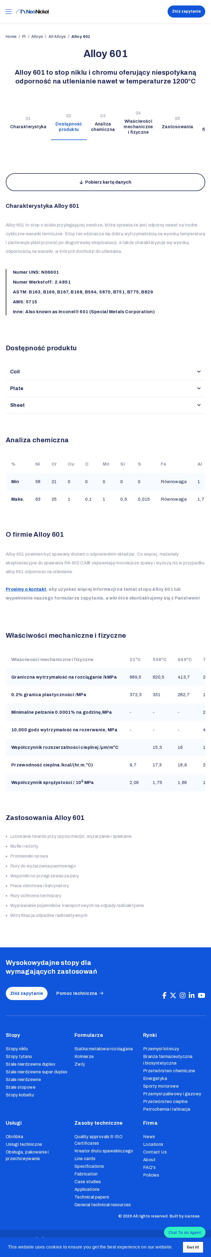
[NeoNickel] (32, 11)
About (149, 1159)
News (149, 1136)
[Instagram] (182, 995)
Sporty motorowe (161, 1086)
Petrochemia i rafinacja (166, 1109)
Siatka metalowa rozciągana (103, 1048)
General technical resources (102, 1204)
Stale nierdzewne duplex (30, 1064)
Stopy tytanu (19, 1056)
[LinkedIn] (192, 995)
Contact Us (155, 1152)
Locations (153, 1144)
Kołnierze (84, 1056)
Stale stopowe (20, 1087)
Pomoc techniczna (76, 993)
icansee (192, 1216)
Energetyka (155, 1078)
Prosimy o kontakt (26, 589)
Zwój (79, 1064)
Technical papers (91, 1197)
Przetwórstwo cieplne (165, 1101)
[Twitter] (173, 995)
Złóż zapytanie (186, 11)
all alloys (57, 37)
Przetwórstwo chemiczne (169, 1070)
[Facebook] (164, 995)
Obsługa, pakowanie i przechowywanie (27, 1155)
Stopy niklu (17, 1048)
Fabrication (86, 1174)
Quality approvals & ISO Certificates (98, 1140)
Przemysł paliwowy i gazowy (172, 1093)
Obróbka (14, 1136)
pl (24, 37)
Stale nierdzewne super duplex (37, 1072)
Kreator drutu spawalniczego (103, 1151)
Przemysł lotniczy (161, 1048)
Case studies (87, 1181)
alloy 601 (80, 37)
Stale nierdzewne (23, 1079)
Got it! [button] (193, 1247)
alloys (37, 37)
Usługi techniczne (24, 1144)
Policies (151, 1175)
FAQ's (149, 1167)
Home (11, 37)
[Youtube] (201, 995)
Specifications (89, 1166)
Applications (87, 1189)
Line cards (84, 1158)
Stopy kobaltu (20, 1095)
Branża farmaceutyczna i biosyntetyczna (167, 1059)
